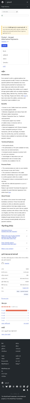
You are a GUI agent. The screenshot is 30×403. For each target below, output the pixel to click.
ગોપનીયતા (4, 351)
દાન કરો (18, 361)
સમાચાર (3, 346)
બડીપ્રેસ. (3, 376)
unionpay (26, 294)
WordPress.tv (5, 364)
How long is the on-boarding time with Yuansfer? (9, 230)
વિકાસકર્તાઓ (4, 361)
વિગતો (4, 51)
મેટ (2, 371)
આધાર (3, 358)
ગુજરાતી (7, 383)
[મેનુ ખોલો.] (27, 2)
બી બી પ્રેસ (4, 373)
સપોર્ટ (4, 66)
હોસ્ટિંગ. (3, 348)
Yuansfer (3, 41)
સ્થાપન (4, 58)
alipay (18, 291)
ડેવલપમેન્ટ (5, 62)
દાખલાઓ (18, 351)
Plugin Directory (5, 6)
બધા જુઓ (26, 323)
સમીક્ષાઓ (5, 55)
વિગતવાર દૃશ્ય (4, 298)
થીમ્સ (17, 346)
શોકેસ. (17, 343)
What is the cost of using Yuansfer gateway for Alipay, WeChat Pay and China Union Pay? (10, 237)
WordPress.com (5, 368)
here (25, 96)
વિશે (2, 343)
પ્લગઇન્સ (18, 348)
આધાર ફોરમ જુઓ (5, 334)
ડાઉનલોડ (4, 45)
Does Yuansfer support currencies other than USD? (8, 243)
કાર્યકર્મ (17, 358)
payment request (24, 291)
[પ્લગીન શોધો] (16, 11)
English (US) (26, 288)
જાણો (2, 356)
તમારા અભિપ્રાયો (5, 323)
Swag (18, 364)
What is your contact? (7, 248)
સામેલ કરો (18, 356)
